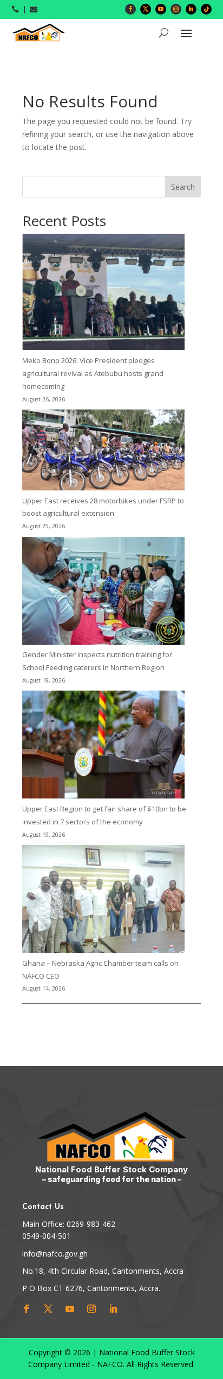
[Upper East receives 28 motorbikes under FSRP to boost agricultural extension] (103, 452)
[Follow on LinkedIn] (191, 9)
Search (183, 187)
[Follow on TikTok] (206, 9)
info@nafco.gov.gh (55, 1253)
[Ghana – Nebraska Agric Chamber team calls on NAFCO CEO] (103, 901)
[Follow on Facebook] (130, 9)
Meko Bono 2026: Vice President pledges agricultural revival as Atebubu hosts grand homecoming (92, 373)
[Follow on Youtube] (160, 9)
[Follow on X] (145, 9)
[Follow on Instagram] (175, 9)
